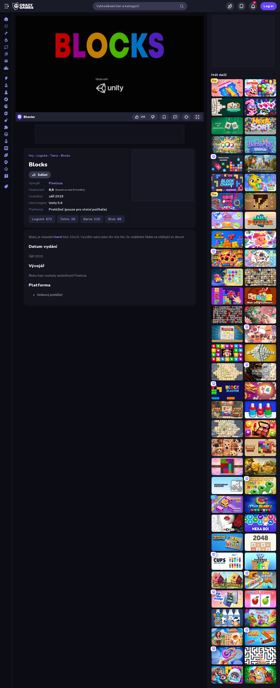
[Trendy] (6, 40)
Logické (41, 156)
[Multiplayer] (6, 60)
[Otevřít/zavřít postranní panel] (6, 6)
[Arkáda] (6, 85)
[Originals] (6, 53)
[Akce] (6, 78)
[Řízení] (6, 134)
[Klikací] (6, 120)
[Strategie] (6, 162)
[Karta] (6, 113)
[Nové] (6, 33)
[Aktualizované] (6, 47)
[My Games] (241, 6)
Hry (31, 156)
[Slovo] (6, 148)
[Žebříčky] (6, 67)
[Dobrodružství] (6, 99)
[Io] (6, 106)
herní (58, 237)
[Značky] (6, 186)
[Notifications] (253, 6)
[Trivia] (6, 176)
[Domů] (6, 19)
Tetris (54, 156)
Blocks (65, 156)
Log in (268, 6)
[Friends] (230, 6)
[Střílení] (6, 169)
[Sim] (6, 141)
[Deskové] (6, 92)
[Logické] (6, 127)
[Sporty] (6, 155)
